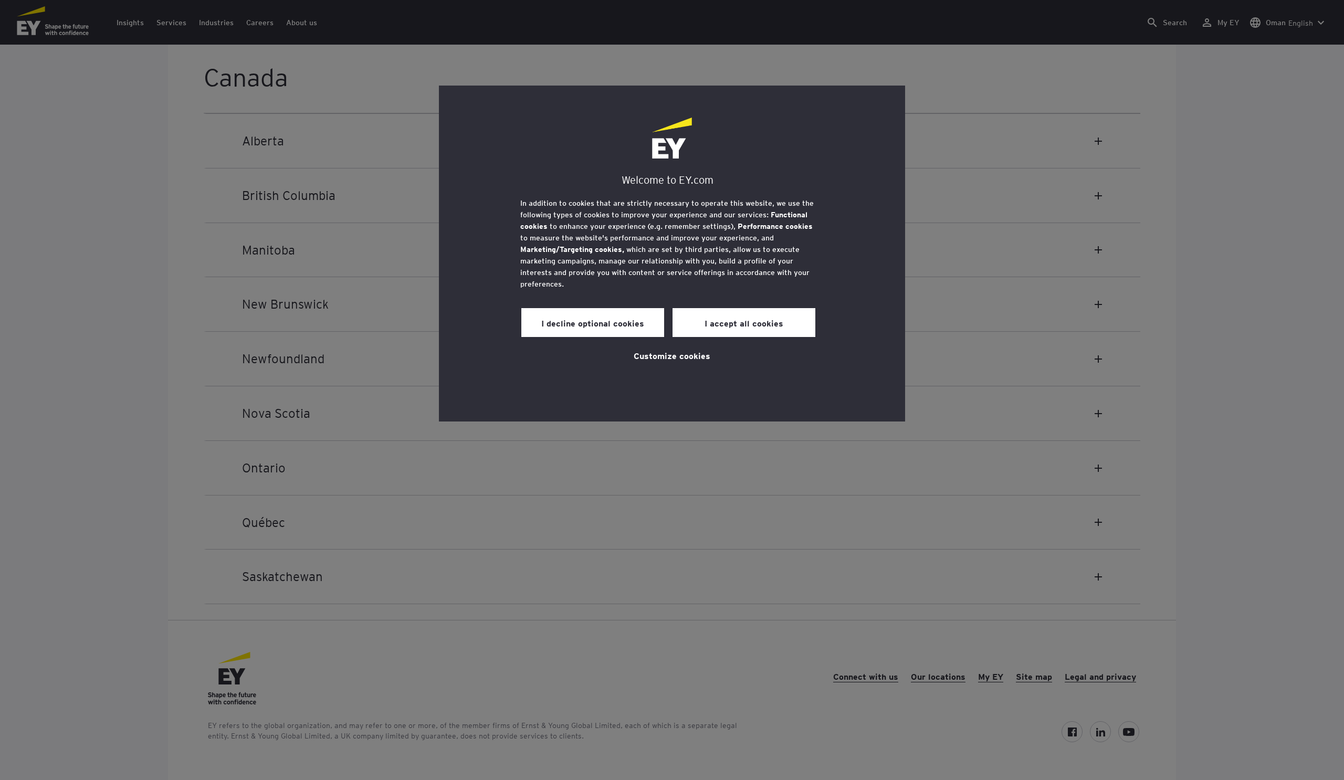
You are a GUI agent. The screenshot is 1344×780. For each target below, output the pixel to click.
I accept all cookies (744, 323)
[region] (672, 253)
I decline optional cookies (592, 323)
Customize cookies (672, 355)
